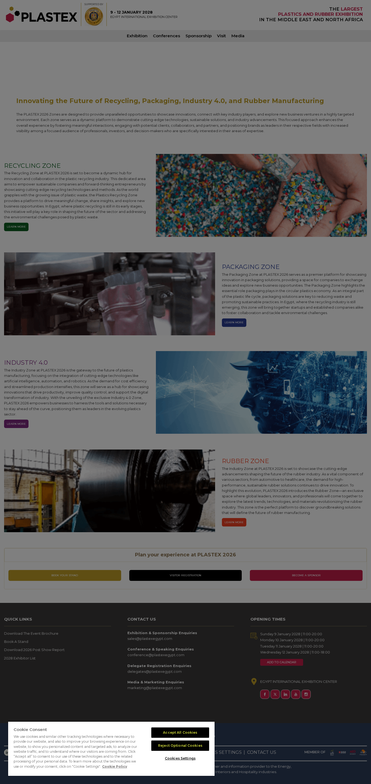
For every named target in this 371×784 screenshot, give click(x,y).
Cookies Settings (180, 758)
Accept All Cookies (180, 732)
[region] (111, 749)
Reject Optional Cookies (180, 745)
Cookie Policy (114, 766)
